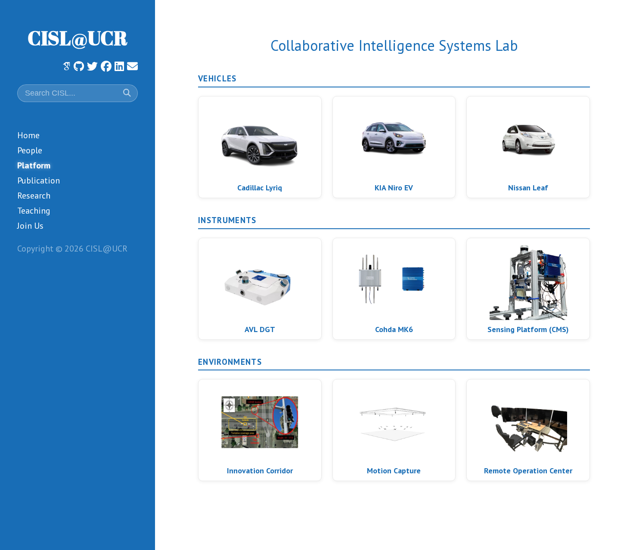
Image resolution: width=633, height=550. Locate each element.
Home (28, 135)
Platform (33, 165)
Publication (38, 180)
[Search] (126, 93)
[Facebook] (106, 66)
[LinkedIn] (119, 66)
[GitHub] (79, 66)
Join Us (30, 225)
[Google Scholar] (66, 66)
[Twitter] (92, 66)
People (29, 150)
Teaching (33, 210)
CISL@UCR (77, 38)
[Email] (132, 66)
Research (33, 195)
